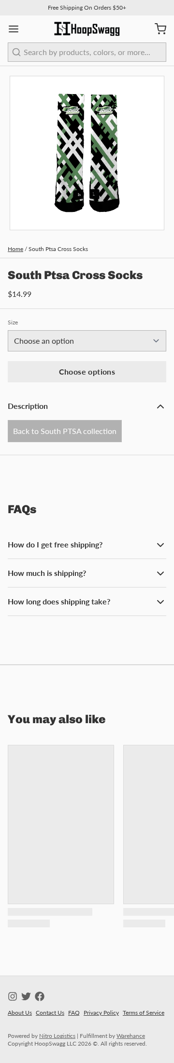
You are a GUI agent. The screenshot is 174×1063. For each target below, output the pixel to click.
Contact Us (50, 1012)
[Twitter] (26, 996)
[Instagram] (12, 996)
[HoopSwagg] (87, 29)
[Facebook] (39, 996)
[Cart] (156, 29)
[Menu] (17, 29)
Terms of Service (143, 1012)
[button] (87, 371)
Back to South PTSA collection (64, 430)
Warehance (130, 1035)
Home (15, 248)
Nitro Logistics (57, 1035)
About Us (20, 1012)
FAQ (74, 1012)
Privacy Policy (101, 1012)
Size (13, 322)
